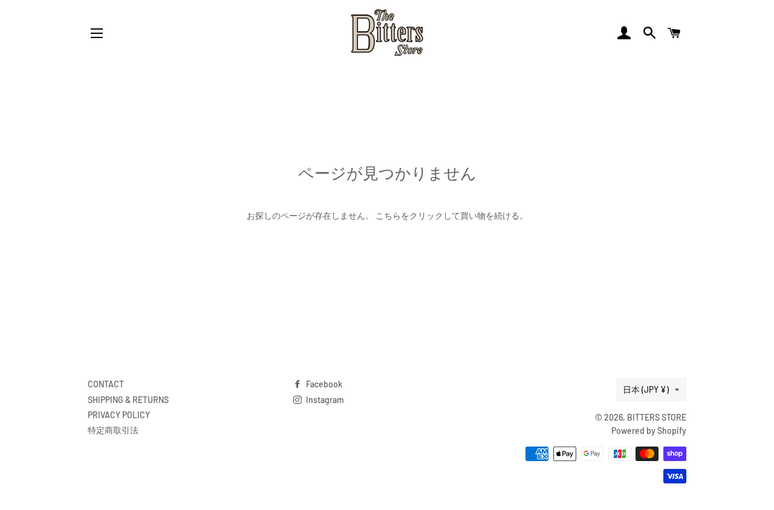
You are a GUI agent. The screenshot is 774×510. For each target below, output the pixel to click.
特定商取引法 (113, 430)
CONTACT (106, 384)
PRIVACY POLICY (119, 415)
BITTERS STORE (656, 417)
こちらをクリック (409, 215)
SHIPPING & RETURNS (128, 400)
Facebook (323, 384)
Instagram (324, 400)
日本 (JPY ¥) (646, 389)
